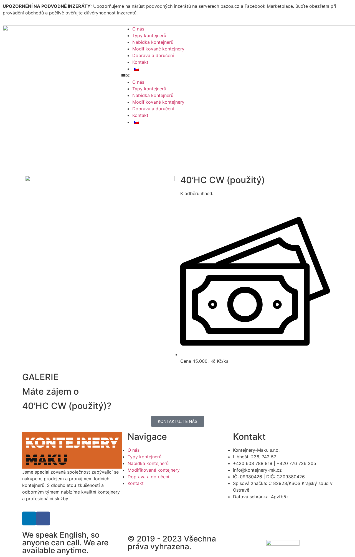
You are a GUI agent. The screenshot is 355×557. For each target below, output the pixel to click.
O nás (138, 29)
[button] (236, 75)
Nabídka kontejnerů (152, 42)
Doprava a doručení (153, 55)
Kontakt (140, 62)
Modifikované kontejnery (158, 49)
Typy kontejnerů (149, 35)
